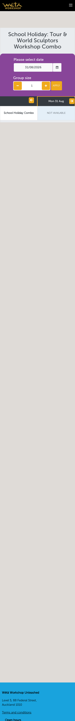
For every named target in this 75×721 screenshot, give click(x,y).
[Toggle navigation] (65, 5)
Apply (56, 85)
